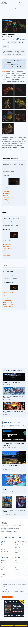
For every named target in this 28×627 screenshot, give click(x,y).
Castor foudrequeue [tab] (18, 164)
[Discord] (6, 537)
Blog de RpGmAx (6, 589)
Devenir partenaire (7, 597)
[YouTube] (13, 537)
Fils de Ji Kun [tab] (6, 218)
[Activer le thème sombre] (22, 2)
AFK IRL (3, 569)
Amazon (19, 321)
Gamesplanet (13, 321)
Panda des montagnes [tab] (9, 275)
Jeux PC (3, 544)
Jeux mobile (3, 549)
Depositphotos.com (18, 589)
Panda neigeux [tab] (20, 275)
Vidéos (2, 572)
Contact (16, 560)
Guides (2, 565)
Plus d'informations (7, 623)
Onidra (23, 39)
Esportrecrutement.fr (6, 593)
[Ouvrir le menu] (25, 2)
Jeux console (4, 546)
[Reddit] (23, 42)
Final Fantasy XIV (18, 550)
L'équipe (16, 562)
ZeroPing (16, 586)
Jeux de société (4, 551)
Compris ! (14, 625)
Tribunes (3, 567)
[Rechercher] (19, 2)
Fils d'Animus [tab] (15, 218)
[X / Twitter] (9, 537)
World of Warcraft (19, 547)
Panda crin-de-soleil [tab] (8, 271)
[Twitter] (8, 42)
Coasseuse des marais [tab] (9, 168)
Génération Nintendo (19, 591)
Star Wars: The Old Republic (19, 545)
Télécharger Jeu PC (6, 591)
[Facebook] (12, 42)
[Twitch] (16, 537)
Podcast (3, 574)
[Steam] (2, 537)
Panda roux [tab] (6, 278)
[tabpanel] (14, 188)
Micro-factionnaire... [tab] (8, 221)
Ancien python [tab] (7, 164)
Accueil (3, 17)
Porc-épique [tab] (14, 278)
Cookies (16, 569)
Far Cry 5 (17, 552)
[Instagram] (23, 537)
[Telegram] (19, 42)
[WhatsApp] (15, 42)
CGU (16, 567)
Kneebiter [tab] (18, 225)
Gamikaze (4, 586)
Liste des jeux (4, 553)
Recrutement (17, 565)
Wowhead (4, 71)
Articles (2, 562)
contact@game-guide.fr (6, 533)
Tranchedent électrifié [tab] (8, 171)
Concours (3, 576)
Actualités (8, 17)
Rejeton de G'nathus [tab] (8, 225)
